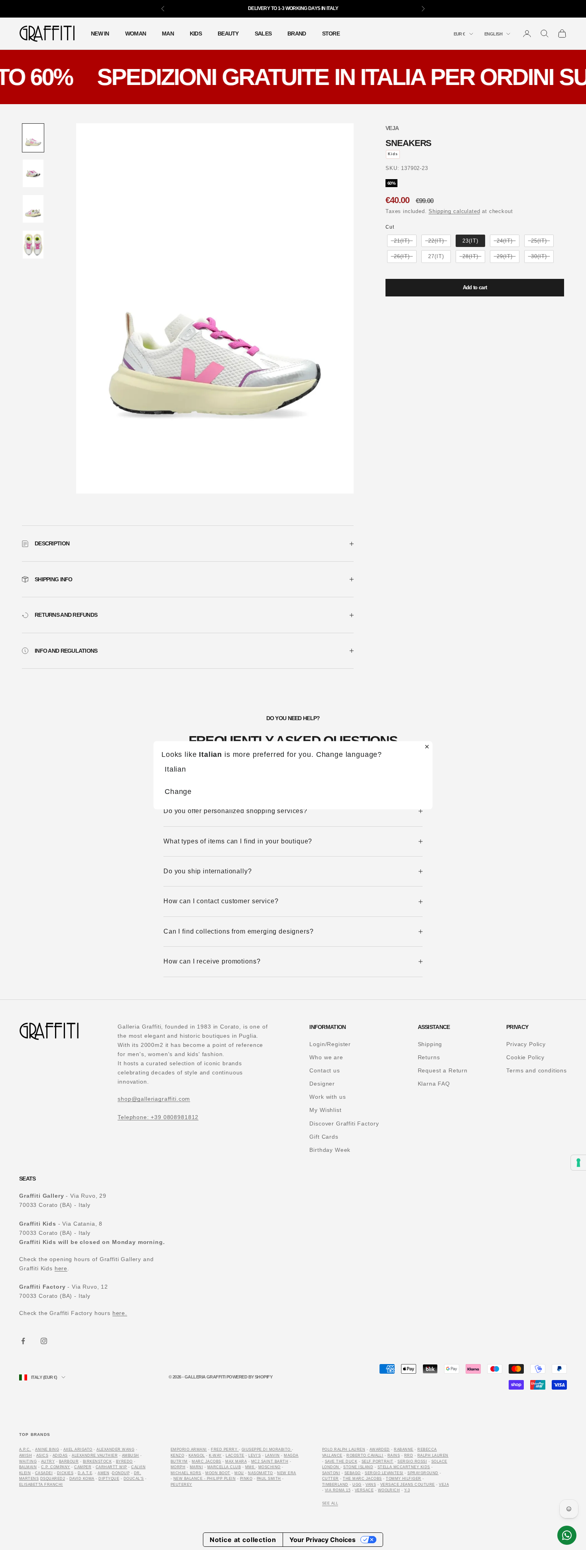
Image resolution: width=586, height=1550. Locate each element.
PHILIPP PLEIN (221, 1479)
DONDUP (121, 1473)
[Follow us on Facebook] (23, 1341)
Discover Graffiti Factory (344, 1123)
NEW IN (100, 33)
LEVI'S (254, 1455)
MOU (239, 1473)
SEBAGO (352, 1473)
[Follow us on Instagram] (44, 1341)
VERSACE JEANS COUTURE (407, 1485)
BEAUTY (228, 33)
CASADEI (44, 1473)
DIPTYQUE (108, 1479)
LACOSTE (235, 1455)
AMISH (25, 1455)
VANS (371, 1485)
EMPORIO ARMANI (189, 1449)
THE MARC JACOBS (362, 1479)
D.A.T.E (85, 1473)
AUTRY (48, 1461)
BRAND (296, 33)
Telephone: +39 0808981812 (158, 1117)
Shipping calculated (454, 211)
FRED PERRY (224, 1449)
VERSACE (364, 1490)
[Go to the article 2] (33, 173)
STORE (331, 33)
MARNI (196, 1467)
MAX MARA (236, 1461)
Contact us (324, 1070)
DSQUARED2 (52, 1479)
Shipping (430, 1044)
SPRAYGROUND (422, 1473)
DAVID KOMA (81, 1479)
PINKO (246, 1479)
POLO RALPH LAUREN (343, 1449)
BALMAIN (28, 1467)
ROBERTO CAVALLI (364, 1455)
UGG (357, 1485)
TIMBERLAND (335, 1485)
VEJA (392, 128)
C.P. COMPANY (55, 1467)
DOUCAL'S (134, 1479)
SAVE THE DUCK (341, 1461)
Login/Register (330, 1044)
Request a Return (443, 1070)
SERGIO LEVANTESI (384, 1473)
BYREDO (124, 1461)
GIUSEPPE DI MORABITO (266, 1449)
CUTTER (330, 1479)
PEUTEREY (181, 1485)
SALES (263, 33)
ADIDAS (60, 1455)
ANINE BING (47, 1449)
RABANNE (403, 1449)
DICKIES (65, 1473)
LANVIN (272, 1455)
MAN (168, 33)
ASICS (42, 1455)
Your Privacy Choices (322, 1540)
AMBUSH (130, 1455)
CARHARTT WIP (111, 1467)
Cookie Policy (525, 1057)
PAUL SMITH (269, 1479)
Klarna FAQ (434, 1083)
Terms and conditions (536, 1070)
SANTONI (331, 1473)
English (493, 34)
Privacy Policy (526, 1044)
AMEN (103, 1473)
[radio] (401, 241)
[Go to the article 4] (33, 244)
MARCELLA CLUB (224, 1467)
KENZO (177, 1455)
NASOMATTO (260, 1473)
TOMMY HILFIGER (403, 1479)
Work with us (327, 1097)
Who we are (326, 1057)
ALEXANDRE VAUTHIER (95, 1455)
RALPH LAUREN (432, 1455)
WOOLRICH (389, 1490)
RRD (408, 1455)
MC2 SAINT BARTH (269, 1461)
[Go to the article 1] (33, 137)
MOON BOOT (217, 1473)
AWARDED (380, 1449)
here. (119, 1313)
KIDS (196, 33)
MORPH (178, 1467)
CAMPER (82, 1467)
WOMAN (135, 33)
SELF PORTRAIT (377, 1461)
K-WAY (215, 1455)
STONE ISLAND (358, 1467)
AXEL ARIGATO (77, 1449)
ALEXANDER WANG (115, 1449)
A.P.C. (25, 1449)
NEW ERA (286, 1473)
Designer (322, 1083)
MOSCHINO (269, 1467)
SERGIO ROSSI (412, 1461)
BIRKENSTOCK (97, 1461)
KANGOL (197, 1455)
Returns (429, 1057)
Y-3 (407, 1490)
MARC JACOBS (206, 1461)
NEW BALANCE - (190, 1479)
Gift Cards (323, 1136)
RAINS (393, 1455)
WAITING (28, 1461)
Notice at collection (243, 1540)
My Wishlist (325, 1110)
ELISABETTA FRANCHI (41, 1485)
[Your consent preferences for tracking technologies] (578, 1162)
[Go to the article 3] (33, 208)
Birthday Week (329, 1150)
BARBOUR (69, 1461)
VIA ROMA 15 (337, 1490)
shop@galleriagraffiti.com (154, 1099)
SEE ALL (330, 1503)
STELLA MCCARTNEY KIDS (404, 1467)
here (61, 1268)
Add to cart (475, 287)
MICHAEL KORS (186, 1473)
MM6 (250, 1467)
